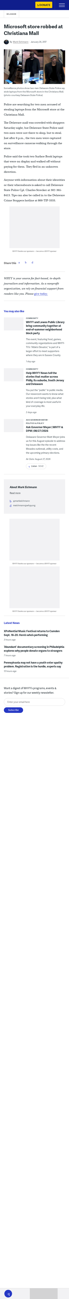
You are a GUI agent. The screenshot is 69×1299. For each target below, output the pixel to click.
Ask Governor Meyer (37, 420)
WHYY (12, 5)
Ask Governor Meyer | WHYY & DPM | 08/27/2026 (44, 429)
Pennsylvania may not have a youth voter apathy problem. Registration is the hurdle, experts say (33, 664)
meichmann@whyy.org (24, 505)
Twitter (25, 262)
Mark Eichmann (20, 41)
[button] (8, 1293)
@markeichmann (21, 500)
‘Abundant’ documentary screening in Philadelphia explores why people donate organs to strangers (34, 649)
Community (32, 318)
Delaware (11, 14)
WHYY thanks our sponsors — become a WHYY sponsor (34, 251)
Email (32, 262)
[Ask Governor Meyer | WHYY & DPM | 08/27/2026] (13, 426)
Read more (15, 492)
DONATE (44, 5)
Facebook (19, 262)
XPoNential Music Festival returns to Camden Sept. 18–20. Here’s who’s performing (32, 633)
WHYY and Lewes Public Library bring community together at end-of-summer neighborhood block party (45, 327)
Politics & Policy (35, 423)
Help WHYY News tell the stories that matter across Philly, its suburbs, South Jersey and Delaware (45, 378)
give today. (41, 293)
